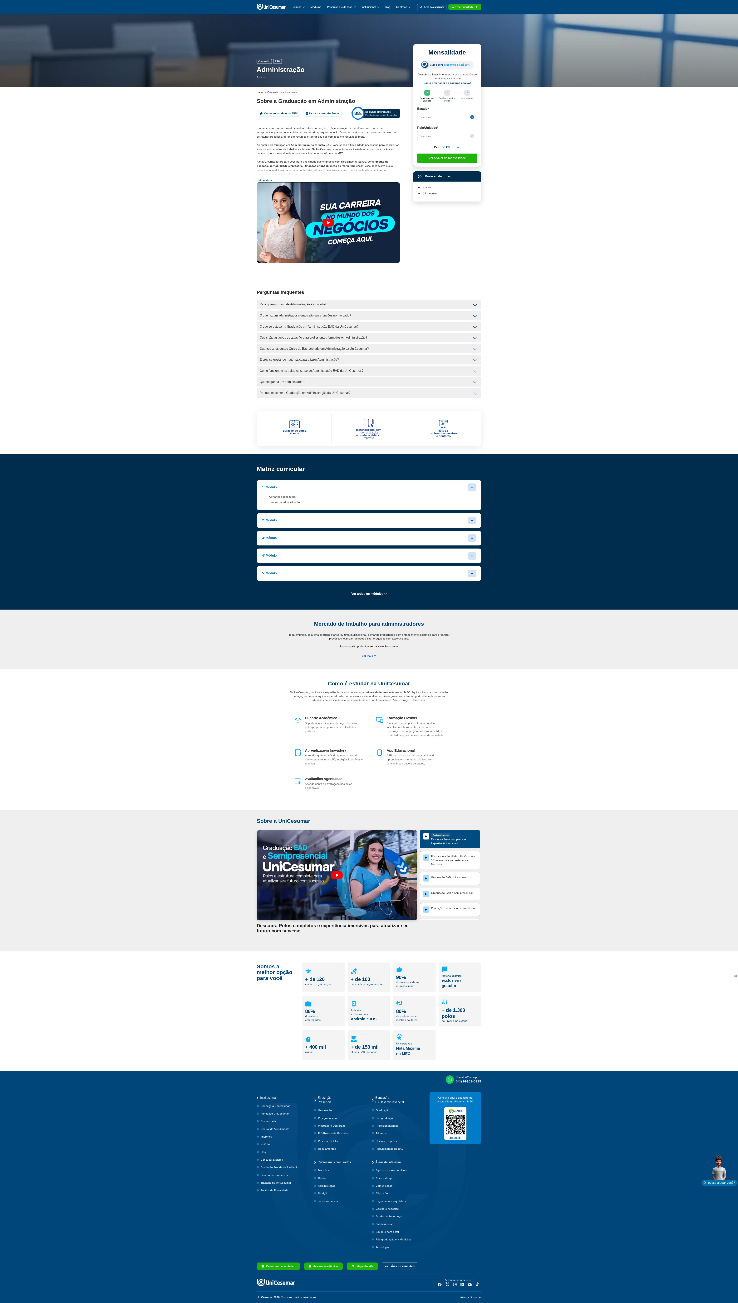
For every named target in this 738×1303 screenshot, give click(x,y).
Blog (387, 6)
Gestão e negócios (387, 1208)
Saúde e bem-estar (387, 1231)
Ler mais (368, 655)
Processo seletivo (328, 1141)
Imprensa (266, 1136)
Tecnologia (382, 1247)
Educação (382, 1193)
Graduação (273, 92)
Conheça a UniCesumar (275, 1105)
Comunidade (268, 1121)
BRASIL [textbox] (446, 147)
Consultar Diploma (272, 1159)
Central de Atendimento (275, 1128)
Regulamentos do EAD (389, 1148)
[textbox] (444, 117)
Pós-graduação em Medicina (393, 1239)
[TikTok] (477, 1284)
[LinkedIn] (462, 1284)
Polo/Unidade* (427, 127)
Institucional (369, 6)
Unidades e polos (386, 1141)
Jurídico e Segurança (389, 1216)
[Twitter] (447, 1284)
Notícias (265, 1144)
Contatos (402, 6)
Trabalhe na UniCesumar (276, 1182)
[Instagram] (455, 1284)
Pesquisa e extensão (340, 6)
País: (437, 147)
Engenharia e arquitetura (391, 1201)
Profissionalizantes (387, 1125)
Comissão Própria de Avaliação (279, 1167)
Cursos (297, 6)
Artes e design (384, 1178)
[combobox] (447, 117)
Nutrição (323, 1193)
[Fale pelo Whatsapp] (719, 1170)
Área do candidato (402, 1265)
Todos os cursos (328, 1201)
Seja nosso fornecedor (274, 1175)
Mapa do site (363, 1266)
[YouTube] (470, 1284)
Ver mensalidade (462, 7)
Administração (326, 1185)
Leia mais (263, 180)
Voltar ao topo (469, 1297)
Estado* (423, 108)
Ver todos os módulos (367, 593)
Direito (322, 1178)
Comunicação (384, 1185)
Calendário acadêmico (279, 1266)
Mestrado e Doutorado (332, 1125)
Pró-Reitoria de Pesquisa (333, 1133)
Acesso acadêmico (324, 1266)
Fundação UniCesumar (275, 1113)
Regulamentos (327, 1148)
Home (260, 92)
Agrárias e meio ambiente (391, 1170)
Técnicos (381, 1133)
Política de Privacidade (274, 1190)
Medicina (315, 6)
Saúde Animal (384, 1224)
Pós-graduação (327, 1118)
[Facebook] (440, 1284)
